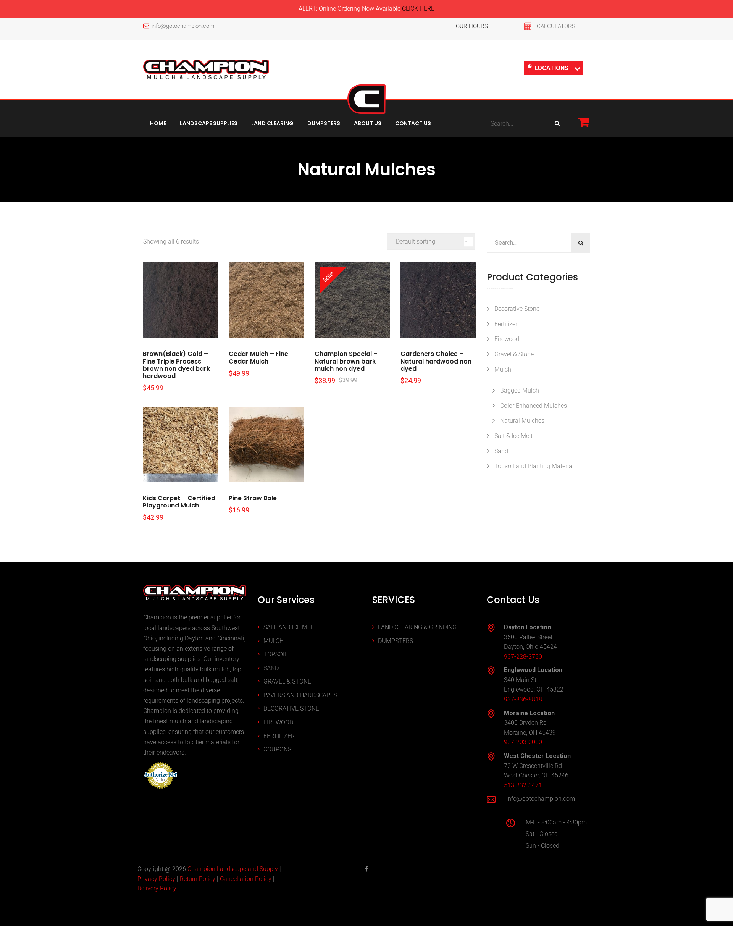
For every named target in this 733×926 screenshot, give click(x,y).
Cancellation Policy (245, 878)
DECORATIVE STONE (291, 708)
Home (158, 123)
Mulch (502, 369)
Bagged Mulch (519, 390)
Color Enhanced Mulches (533, 405)
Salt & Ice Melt (513, 436)
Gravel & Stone (514, 354)
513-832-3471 (523, 785)
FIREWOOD (278, 722)
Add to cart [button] (180, 300)
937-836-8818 (523, 699)
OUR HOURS (472, 26)
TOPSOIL (275, 654)
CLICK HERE (418, 8)
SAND (271, 668)
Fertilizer (505, 324)
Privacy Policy (156, 878)
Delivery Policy (156, 888)
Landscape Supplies (208, 123)
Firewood (506, 339)
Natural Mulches (522, 420)
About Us (367, 123)
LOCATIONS (551, 68)
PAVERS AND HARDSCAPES (300, 695)
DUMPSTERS (395, 641)
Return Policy (197, 878)
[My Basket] (583, 122)
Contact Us (413, 123)
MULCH (273, 641)
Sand (501, 451)
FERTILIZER (279, 736)
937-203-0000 (523, 742)
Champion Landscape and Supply (232, 869)
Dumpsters (323, 123)
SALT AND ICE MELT (290, 627)
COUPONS (277, 749)
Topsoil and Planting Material (534, 466)
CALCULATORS (556, 26)
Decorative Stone (516, 308)
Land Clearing (272, 123)
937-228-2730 (523, 656)
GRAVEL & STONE (287, 681)
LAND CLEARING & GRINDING (417, 627)
